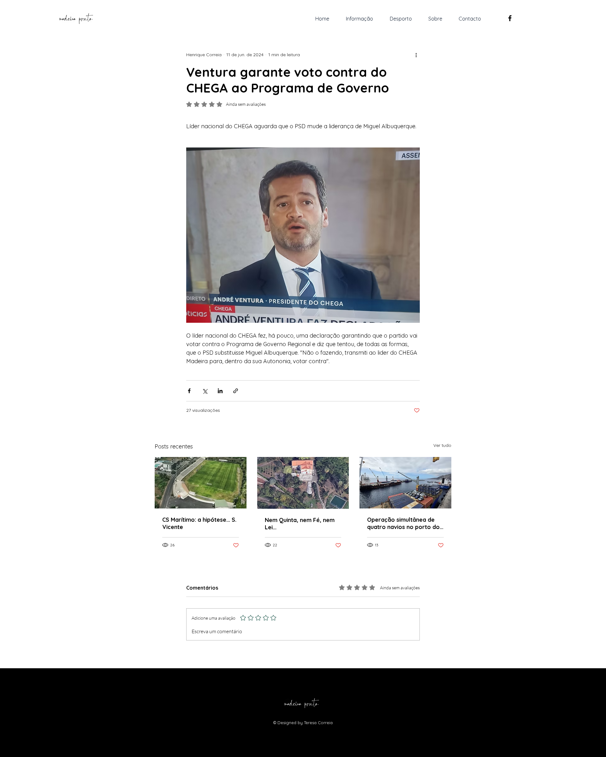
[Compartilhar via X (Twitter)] (205, 391)
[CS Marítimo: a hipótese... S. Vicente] (201, 482)
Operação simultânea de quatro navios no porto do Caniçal (403, 523)
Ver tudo (442, 445)
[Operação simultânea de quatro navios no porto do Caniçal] (405, 482)
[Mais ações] (416, 54)
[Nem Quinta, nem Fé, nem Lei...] (303, 483)
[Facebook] (510, 18)
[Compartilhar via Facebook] (189, 391)
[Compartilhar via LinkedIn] (220, 391)
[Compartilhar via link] (236, 391)
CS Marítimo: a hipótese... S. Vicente (199, 523)
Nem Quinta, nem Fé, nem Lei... (300, 523)
